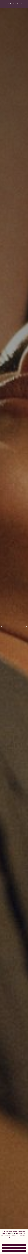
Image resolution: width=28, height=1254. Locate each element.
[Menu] (25, 4)
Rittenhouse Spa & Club (14, 4)
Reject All (14, 1251)
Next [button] (26, 627)
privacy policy (12, 1233)
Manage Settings (14, 1245)
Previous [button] (2, 627)
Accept (14, 1248)
